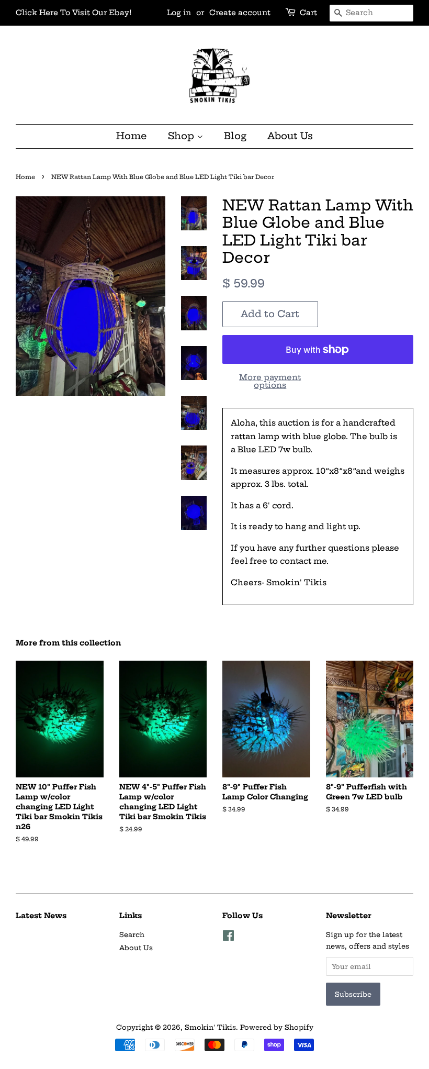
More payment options (270, 381)
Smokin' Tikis (210, 1027)
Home (131, 136)
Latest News (41, 915)
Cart (308, 12)
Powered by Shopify (276, 1027)
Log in (179, 12)
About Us (290, 136)
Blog (235, 136)
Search (131, 934)
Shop (182, 136)
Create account (239, 12)
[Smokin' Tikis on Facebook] (228, 937)
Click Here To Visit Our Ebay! (74, 12)
